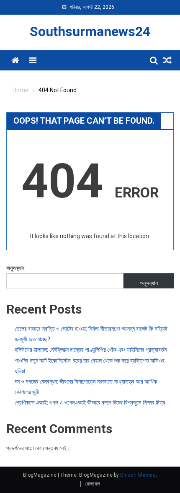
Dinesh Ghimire (138, 475)
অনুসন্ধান (15, 268)
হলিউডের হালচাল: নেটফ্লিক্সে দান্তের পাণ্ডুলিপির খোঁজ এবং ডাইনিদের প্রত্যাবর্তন (91, 349)
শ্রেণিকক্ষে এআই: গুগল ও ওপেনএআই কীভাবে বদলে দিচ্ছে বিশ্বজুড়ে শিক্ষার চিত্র (90, 402)
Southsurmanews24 (90, 31)
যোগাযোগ (92, 484)
